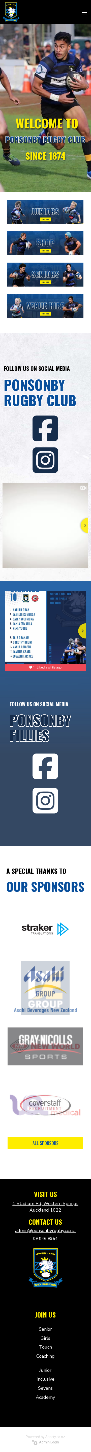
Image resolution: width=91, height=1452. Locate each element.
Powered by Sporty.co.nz (45, 1437)
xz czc (45, 1299)
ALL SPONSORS (45, 1143)
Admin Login (48, 1442)
